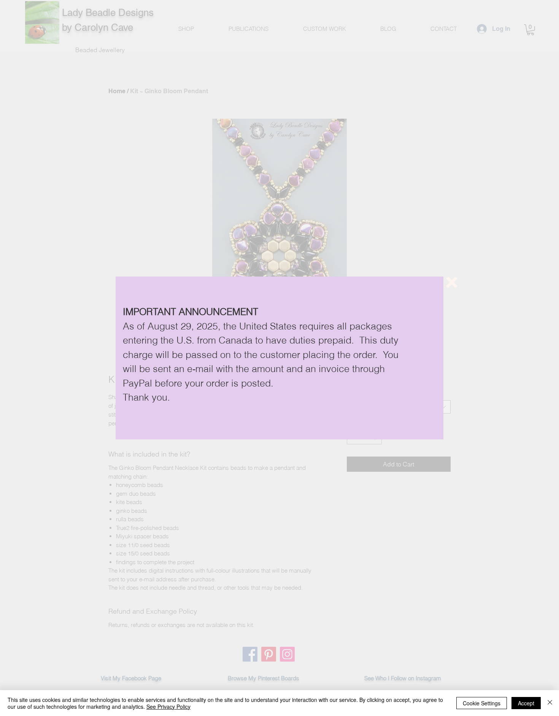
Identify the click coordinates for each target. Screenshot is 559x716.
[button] (451, 282)
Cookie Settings (481, 703)
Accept (526, 703)
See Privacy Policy (168, 706)
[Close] (549, 703)
